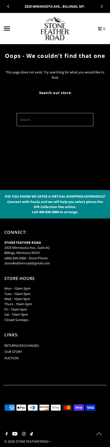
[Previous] (8, 6)
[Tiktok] (31, 434)
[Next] (101, 6)
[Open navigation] (19, 28)
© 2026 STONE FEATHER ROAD (26, 441)
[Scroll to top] (99, 433)
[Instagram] (23, 434)
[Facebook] (6, 434)
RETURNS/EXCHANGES (21, 345)
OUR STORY (13, 351)
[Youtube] (14, 434)
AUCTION (11, 358)
